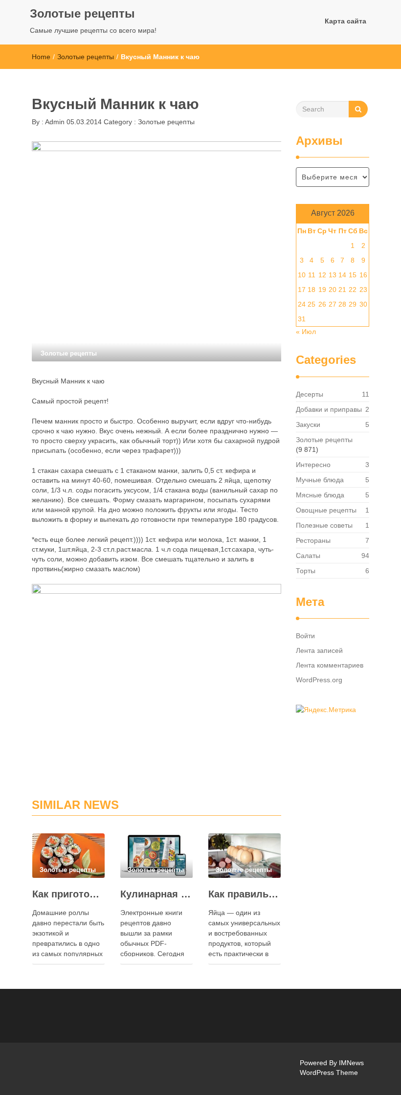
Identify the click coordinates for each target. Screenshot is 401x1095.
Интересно (313, 465)
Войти (305, 636)
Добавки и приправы (329, 409)
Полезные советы (324, 525)
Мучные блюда (320, 480)
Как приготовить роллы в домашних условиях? (68, 894)
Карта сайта (345, 21)
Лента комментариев (329, 665)
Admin (54, 122)
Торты (305, 571)
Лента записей (319, 650)
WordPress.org (319, 680)
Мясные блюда (320, 495)
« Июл (306, 331)
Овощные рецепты (326, 510)
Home (41, 57)
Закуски (308, 424)
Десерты (309, 394)
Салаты (308, 555)
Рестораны (313, 540)
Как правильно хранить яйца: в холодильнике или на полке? (244, 894)
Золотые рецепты (82, 13)
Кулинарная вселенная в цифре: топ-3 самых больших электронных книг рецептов (156, 894)
